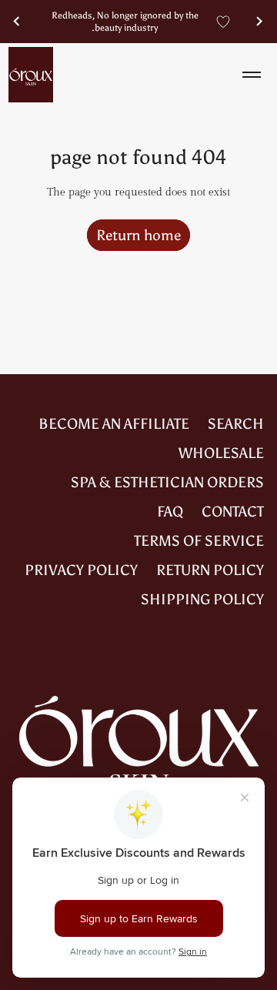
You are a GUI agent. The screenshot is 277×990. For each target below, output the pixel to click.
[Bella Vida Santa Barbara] (30, 74)
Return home (138, 235)
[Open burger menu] (251, 75)
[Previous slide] (260, 21)
